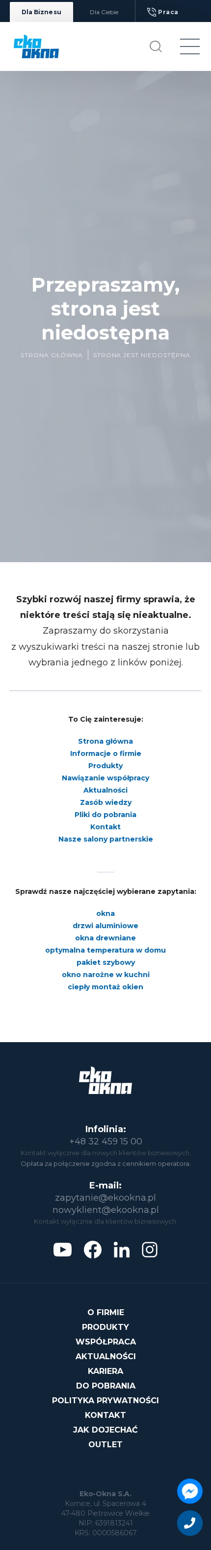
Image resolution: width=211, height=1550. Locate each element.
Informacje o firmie (105, 753)
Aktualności (105, 790)
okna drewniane (105, 938)
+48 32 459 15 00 (105, 1141)
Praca (168, 12)
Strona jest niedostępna (141, 355)
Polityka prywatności (105, 1400)
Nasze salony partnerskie (105, 839)
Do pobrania (105, 1385)
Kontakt (105, 826)
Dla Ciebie (104, 12)
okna (105, 913)
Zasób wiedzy (106, 802)
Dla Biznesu (41, 12)
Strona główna (51, 355)
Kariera (105, 1371)
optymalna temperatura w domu (105, 950)
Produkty (105, 765)
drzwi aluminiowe (105, 925)
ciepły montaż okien (105, 986)
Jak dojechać (105, 1430)
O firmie (105, 1312)
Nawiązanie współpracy (105, 778)
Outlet (105, 1444)
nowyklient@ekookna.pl (106, 1210)
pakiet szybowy (106, 962)
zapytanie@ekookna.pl (105, 1197)
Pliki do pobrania (105, 814)
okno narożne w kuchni (106, 974)
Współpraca (106, 1341)
